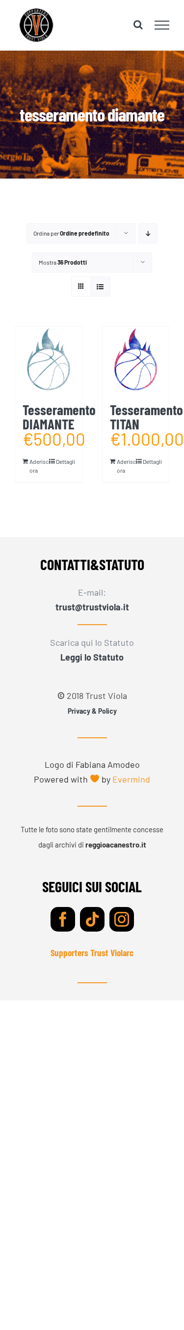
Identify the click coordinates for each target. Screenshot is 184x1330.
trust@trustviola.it (92, 607)
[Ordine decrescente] (148, 233)
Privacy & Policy (92, 711)
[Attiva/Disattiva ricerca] (138, 25)
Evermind (131, 779)
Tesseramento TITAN (146, 416)
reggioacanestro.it (115, 844)
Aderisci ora (38, 466)
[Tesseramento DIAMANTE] (48, 360)
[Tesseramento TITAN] (136, 360)
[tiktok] (92, 919)
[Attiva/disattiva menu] (162, 25)
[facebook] (63, 919)
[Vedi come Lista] (100, 286)
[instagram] (121, 919)
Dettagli (65, 461)
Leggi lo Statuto (92, 657)
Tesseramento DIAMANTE (59, 416)
